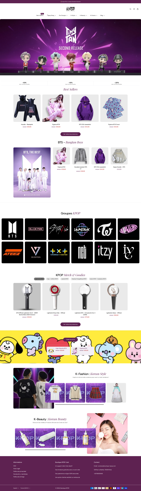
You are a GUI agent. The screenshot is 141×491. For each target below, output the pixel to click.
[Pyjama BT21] (56, 108)
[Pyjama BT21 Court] (114, 108)
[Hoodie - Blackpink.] (27, 108)
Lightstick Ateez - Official (114, 313)
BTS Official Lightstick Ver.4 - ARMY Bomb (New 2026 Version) (27, 314)
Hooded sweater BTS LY (80, 168)
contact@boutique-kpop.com (107, 466)
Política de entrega (18, 477)
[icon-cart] (137, 9)
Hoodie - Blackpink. (27, 124)
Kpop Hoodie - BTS (119, 167)
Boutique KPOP (64, 488)
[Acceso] (134, 9)
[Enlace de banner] (70, 50)
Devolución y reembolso (20, 474)
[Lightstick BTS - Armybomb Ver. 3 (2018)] (85, 296)
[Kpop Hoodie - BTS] (119, 155)
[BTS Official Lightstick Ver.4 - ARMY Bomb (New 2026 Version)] (27, 296)
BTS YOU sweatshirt (85, 124)
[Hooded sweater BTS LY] (80, 155)
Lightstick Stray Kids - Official (56, 313)
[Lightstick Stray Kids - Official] (56, 296)
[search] (130, 9)
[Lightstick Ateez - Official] (114, 296)
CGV (14, 466)
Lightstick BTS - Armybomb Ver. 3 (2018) (85, 314)
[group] (55, 393)
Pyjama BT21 (56, 124)
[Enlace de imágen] (12, 229)
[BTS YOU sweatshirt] (85, 108)
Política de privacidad (19, 471)
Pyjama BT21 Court (114, 124)
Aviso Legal (16, 468)
